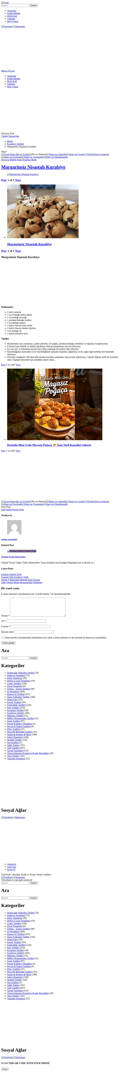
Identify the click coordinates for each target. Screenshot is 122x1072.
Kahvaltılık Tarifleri (16, 705)
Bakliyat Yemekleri (16, 675)
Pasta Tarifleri (13, 721)
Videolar (11, 18)
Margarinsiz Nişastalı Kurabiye (33, 167)
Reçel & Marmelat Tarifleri (19, 732)
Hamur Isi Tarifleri (16, 694)
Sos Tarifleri (13, 742)
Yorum (5, 615)
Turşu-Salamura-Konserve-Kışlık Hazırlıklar (28, 753)
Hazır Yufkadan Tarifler (18, 697)
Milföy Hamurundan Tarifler (20, 718)
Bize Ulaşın (12, 21)
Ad (3, 621)
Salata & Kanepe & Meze (19, 734)
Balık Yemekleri (14, 678)
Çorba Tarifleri (14, 683)
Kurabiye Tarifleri (15, 144)
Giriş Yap (11, 867)
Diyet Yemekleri (14, 686)
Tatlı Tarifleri (13, 748)
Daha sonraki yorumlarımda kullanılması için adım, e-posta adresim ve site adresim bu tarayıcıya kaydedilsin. (56, 637)
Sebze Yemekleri (15, 737)
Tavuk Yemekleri (15, 750)
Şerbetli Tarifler (14, 740)
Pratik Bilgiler (13, 13)
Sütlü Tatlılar (13, 745)
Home (10, 141)
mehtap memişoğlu (9, 539)
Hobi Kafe (12, 16)
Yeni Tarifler (13, 756)
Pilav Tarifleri (13, 729)
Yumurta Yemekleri (16, 758)
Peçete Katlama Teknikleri (19, 723)
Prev (4, 180)
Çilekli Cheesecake (10, 136)
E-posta (5, 626)
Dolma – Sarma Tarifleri (18, 689)
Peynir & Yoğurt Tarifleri (18, 726)
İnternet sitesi (7, 632)
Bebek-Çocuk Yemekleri (18, 681)
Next (18, 180)
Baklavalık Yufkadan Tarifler (20, 672)
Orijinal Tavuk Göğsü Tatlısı (13, 557)
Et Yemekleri (13, 691)
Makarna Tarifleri (15, 715)
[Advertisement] (61, 49)
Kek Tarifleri (13, 707)
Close (4, 1069)
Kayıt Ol (11, 869)
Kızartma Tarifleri (15, 710)
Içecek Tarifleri (14, 702)
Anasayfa (11, 10)
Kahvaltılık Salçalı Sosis (12, 509)
